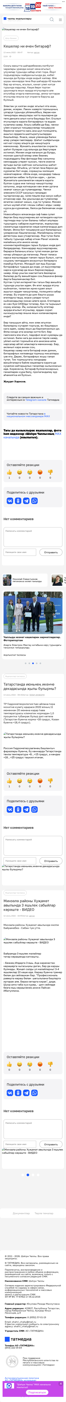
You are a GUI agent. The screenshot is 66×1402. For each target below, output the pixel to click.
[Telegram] (26, 501)
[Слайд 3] (33, 663)
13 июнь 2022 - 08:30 (13, 695)
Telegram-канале (36, 399)
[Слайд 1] (25, 663)
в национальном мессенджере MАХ (28, 415)
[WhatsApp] (34, 501)
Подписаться (37, 1392)
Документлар (21, 1213)
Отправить (51, 552)
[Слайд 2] (29, 663)
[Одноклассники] (18, 501)
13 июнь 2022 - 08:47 (13, 52)
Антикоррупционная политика (22, 1378)
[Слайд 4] (36, 663)
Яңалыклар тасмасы (15, 676)
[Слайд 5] (40, 663)
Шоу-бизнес (11, 38)
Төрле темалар (44, 1213)
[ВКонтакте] (10, 501)
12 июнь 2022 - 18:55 (13, 916)
